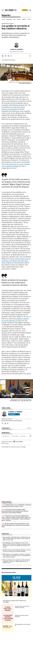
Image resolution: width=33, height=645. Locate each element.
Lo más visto (5, 533)
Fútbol (3, 19)
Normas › (29, 428)
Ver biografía (12, 414)
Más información (5, 443)
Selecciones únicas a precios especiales (21, 616)
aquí (24, 446)
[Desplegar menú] (3, 10)
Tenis (14, 19)
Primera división (15, 436)
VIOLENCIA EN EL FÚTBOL (7, 23)
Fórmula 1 (24, 19)
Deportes (6, 15)
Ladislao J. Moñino (16, 49)
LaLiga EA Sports (6, 436)
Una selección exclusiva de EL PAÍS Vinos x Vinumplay (14, 601)
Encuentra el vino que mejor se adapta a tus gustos (22, 607)
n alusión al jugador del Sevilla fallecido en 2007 (15, 320)
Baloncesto (9, 19)
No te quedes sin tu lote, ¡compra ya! (22, 625)
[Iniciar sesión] (30, 10)
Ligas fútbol (23, 436)
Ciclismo (19, 19)
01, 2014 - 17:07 (18, 51)
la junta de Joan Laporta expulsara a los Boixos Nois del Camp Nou (16, 261)
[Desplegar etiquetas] (30, 436)
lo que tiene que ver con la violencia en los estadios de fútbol (16, 165)
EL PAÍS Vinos (16, 578)
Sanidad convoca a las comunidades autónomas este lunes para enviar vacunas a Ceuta (16, 505)
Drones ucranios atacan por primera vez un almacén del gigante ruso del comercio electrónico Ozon (16, 525)
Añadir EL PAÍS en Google (9, 60)
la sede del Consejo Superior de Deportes (13, 108)
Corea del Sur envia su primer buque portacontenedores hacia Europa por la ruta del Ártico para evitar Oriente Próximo (15, 511)
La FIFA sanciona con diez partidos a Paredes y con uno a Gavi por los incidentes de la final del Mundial (17, 550)
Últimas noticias (6, 501)
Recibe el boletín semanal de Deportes (13, 420)
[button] (16, 388)
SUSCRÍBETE (25, 10)
